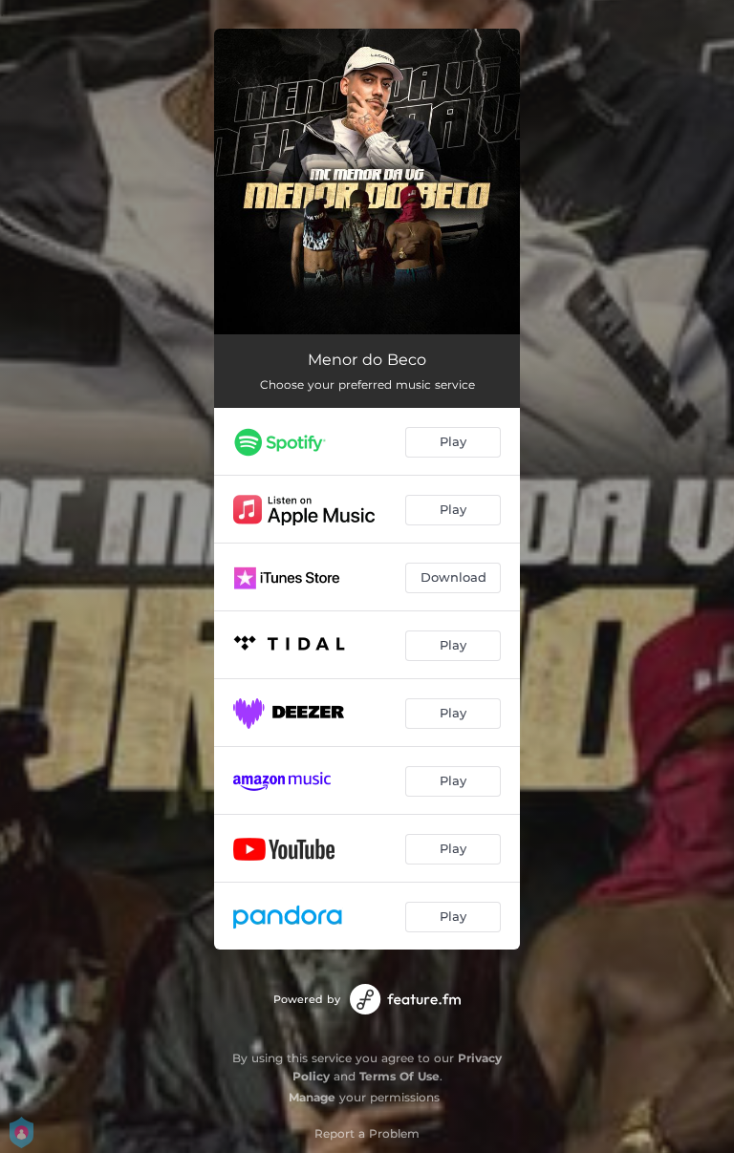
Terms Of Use (399, 1076)
